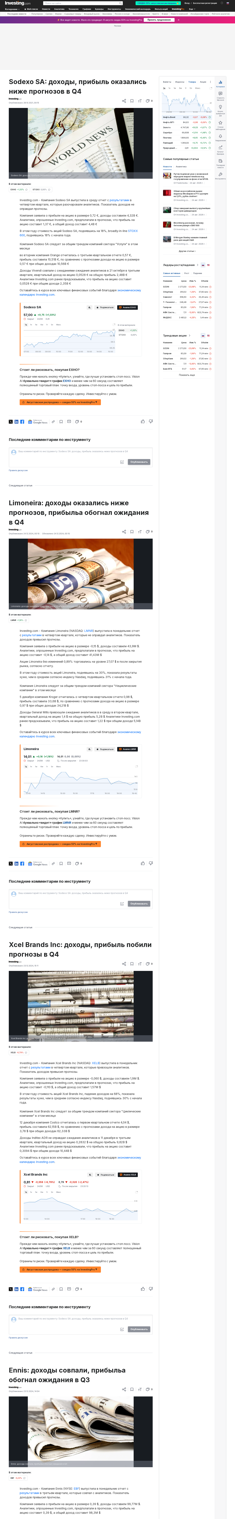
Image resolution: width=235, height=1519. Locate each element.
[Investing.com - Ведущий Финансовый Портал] (17, 3)
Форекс (58, 14)
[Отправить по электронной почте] (69, 421)
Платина (167, 138)
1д (26, 325)
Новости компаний (179, 14)
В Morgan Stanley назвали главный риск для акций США (190, 238)
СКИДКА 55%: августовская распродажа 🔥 (158, 3)
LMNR (88, 630)
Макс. (58, 325)
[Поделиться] (124, 101)
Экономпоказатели (141, 14)
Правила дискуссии (18, 470)
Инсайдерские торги (200, 14)
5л (52, 325)
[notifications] (222, 2)
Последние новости (16, 14)
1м (36, 325)
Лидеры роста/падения (179, 265)
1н (31, 325)
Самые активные (171, 273)
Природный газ (170, 148)
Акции (203, 82)
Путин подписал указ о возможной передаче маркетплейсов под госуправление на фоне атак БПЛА (191, 176)
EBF (76, 1488)
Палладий (168, 143)
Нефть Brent (169, 117)
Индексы (179, 82)
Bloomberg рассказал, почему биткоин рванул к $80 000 (189, 224)
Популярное (37, 14)
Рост (186, 273)
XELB (95, 1063)
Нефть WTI (168, 122)
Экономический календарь (138, 9)
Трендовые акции (175, 335)
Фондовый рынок (91, 14)
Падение (197, 273)
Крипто (156, 14)
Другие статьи (186, 251)
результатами (119, 200)
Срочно (49, 14)
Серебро (167, 132)
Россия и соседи (122, 14)
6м (41, 325)
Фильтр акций (161, 9)
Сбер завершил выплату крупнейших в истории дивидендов (192, 209)
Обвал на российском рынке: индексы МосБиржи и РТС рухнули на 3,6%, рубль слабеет (191, 193)
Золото (167, 127)
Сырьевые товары (72, 14)
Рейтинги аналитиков (221, 14)
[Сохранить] (132, 101)
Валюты (167, 82)
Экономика (107, 14)
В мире (165, 14)
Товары (192, 82)
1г (47, 325)
